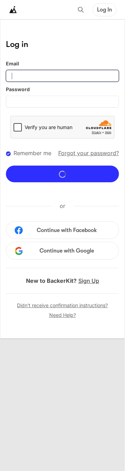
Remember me (32, 153)
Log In (104, 10)
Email (12, 63)
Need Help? (62, 315)
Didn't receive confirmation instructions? (62, 305)
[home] (13, 9)
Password (18, 89)
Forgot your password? (88, 153)
